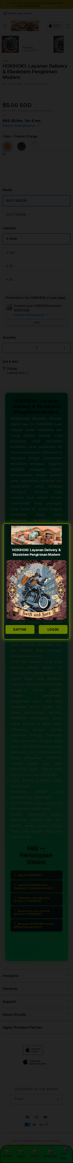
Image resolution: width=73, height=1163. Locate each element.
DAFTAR (20, 629)
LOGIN (53, 629)
